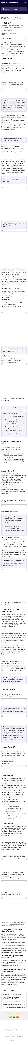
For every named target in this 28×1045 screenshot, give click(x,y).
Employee (21, 84)
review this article (18, 674)
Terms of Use (10, 1034)
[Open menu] (25, 2)
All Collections (4, 17)
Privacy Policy (18, 1034)
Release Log (20, 1036)
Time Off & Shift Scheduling (8, 18)
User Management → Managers (13, 124)
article (6, 604)
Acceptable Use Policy (10, 1036)
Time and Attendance (15, 17)
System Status (14, 1038)
